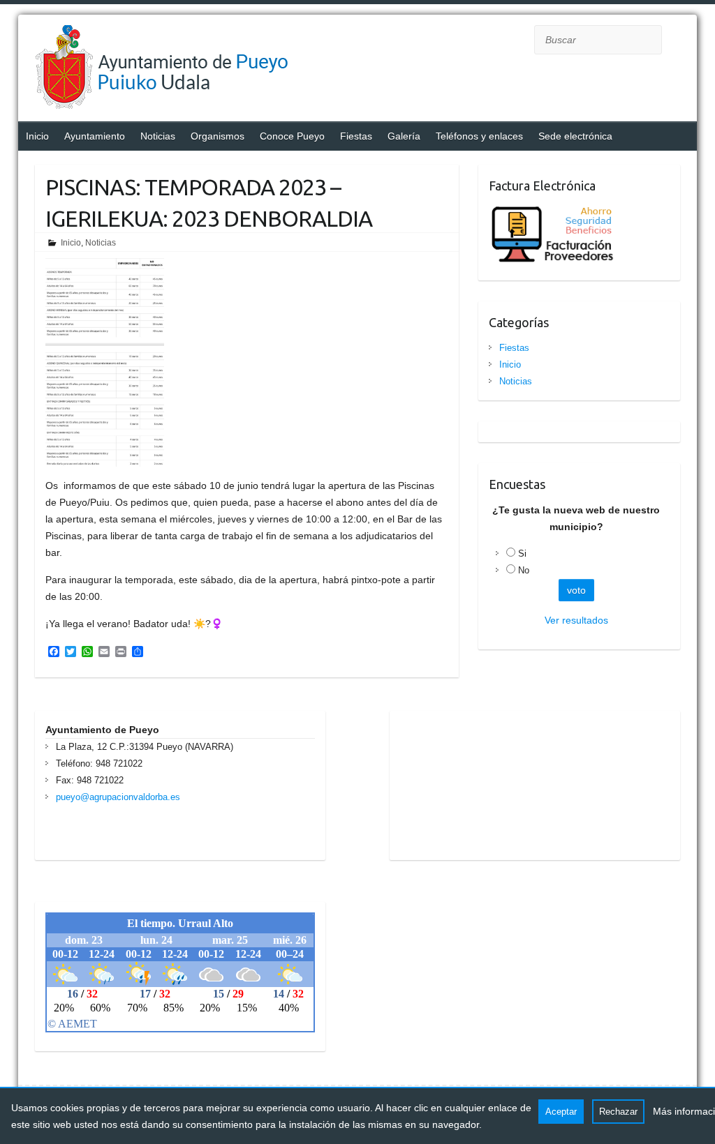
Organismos (217, 136)
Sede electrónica (575, 136)
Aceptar (561, 1111)
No (523, 570)
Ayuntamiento (94, 136)
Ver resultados (576, 620)
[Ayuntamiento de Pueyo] (175, 69)
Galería (404, 136)
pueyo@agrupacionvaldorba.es (118, 797)
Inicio (37, 136)
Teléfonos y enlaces (479, 136)
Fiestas (356, 136)
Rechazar (618, 1111)
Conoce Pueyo (292, 136)
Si (522, 553)
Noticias (157, 136)
